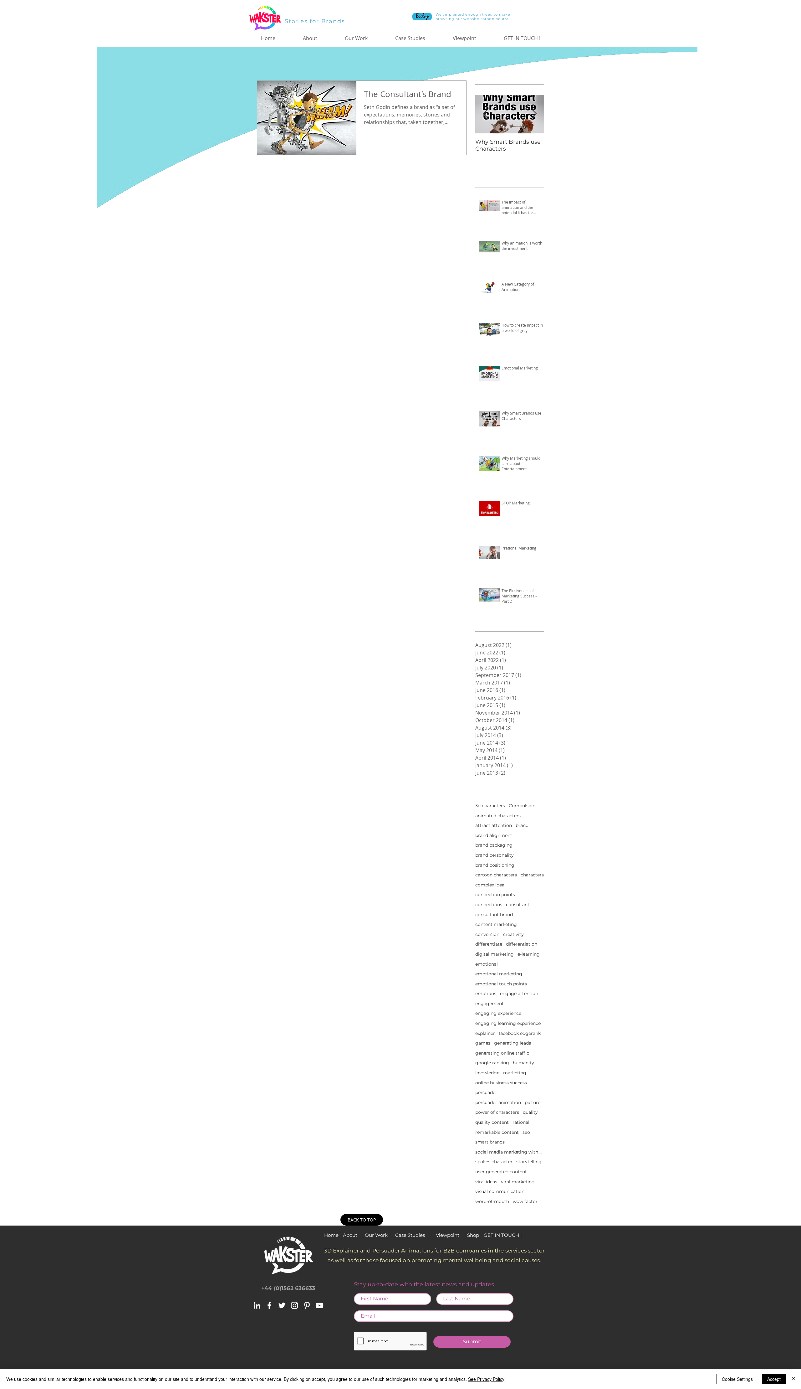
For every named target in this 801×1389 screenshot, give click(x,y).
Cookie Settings (737, 1379)
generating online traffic (502, 1053)
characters (532, 875)
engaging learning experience (508, 1023)
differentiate (488, 944)
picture (532, 1102)
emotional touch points (501, 984)
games (482, 1043)
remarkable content (497, 1132)
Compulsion (522, 805)
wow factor (525, 1201)
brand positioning (494, 865)
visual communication (499, 1191)
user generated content (501, 1172)
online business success (501, 1083)
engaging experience (498, 1013)
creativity (513, 934)
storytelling (529, 1161)
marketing (514, 1073)
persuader (486, 1092)
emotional (486, 964)
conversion (487, 934)
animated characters (498, 815)
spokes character (494, 1161)
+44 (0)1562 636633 (288, 1288)
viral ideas (486, 1182)
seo (526, 1132)
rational (521, 1122)
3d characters (490, 805)
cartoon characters (496, 875)
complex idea (489, 885)
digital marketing (494, 954)
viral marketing (518, 1182)
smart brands (490, 1142)
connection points (495, 894)
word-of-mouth (492, 1201)
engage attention (519, 993)
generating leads (512, 1043)
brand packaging (494, 845)
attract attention (493, 825)
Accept (774, 1379)
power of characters (497, 1112)
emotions (485, 993)
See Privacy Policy (486, 1379)
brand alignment (493, 835)
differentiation (521, 944)
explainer (485, 1033)
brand (522, 825)
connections (488, 904)
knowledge (487, 1073)
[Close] (793, 1379)
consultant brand (494, 914)
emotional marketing (498, 974)
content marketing (496, 924)
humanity (523, 1063)
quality (530, 1112)
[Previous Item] (485, 114)
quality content (492, 1122)
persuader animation (498, 1102)
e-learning (529, 954)
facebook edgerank (520, 1033)
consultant (517, 904)
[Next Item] (534, 114)
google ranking (492, 1063)
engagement (489, 1003)
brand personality (494, 855)
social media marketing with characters (509, 1152)
